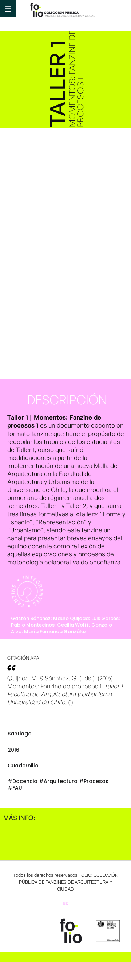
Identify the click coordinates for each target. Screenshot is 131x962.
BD (65, 903)
